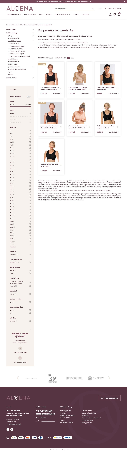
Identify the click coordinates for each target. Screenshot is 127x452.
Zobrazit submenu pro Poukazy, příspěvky (70, 14)
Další (109, 378)
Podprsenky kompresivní (17, 46)
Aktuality (86, 14)
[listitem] (31, 378)
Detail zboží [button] (57, 94)
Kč (98, 8)
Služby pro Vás (87, 423)
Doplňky (10, 72)
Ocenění (63, 413)
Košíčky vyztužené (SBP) (17, 54)
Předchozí (18, 378)
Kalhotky (10, 74)
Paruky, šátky (11, 30)
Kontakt (76, 14)
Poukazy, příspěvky (61, 14)
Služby (62, 420)
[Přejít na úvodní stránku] (19, 8)
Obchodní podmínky (89, 413)
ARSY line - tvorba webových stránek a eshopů (63, 450)
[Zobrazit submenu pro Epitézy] (33, 36)
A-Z (68, 58)
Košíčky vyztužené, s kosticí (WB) (20, 56)
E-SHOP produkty (13, 14)
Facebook (8, 429)
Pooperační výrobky (14, 38)
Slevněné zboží (14, 43)
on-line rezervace (109, 398)
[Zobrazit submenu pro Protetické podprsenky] (33, 41)
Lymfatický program (14, 67)
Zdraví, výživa (11, 78)
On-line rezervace (20, 362)
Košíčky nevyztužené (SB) (17, 51)
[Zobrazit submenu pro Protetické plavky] (33, 59)
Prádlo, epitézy (15, 25)
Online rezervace (30, 14)
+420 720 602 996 (114, 8)
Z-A (72, 58)
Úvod (7, 25)
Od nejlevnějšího (50, 58)
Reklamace (86, 415)
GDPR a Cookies (87, 420)
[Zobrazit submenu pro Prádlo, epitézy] (33, 33)
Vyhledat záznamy (93, 8)
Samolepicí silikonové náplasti (17, 69)
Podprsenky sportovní (16, 49)
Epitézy (10, 36)
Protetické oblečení (13, 61)
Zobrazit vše (13, 247)
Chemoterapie (87, 411)
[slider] (19, 106)
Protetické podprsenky (28, 25)
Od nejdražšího (52, 58)
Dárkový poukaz (65, 411)
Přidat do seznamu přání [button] (61, 88)
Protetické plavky (13, 59)
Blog (41, 14)
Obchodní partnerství (67, 415)
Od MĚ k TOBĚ (65, 418)
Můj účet (110, 14)
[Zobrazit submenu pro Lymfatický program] (33, 67)
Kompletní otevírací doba (48, 421)
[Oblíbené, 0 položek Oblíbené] (114, 14)
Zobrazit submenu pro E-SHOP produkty (20, 14)
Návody (48, 14)
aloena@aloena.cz (45, 414)
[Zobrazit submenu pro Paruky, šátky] (33, 29)
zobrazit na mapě (15, 424)
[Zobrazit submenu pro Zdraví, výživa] (33, 78)
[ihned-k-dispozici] (29, 97)
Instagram (11, 429)
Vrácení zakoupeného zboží (91, 418)
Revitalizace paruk (66, 423)
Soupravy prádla (12, 64)
